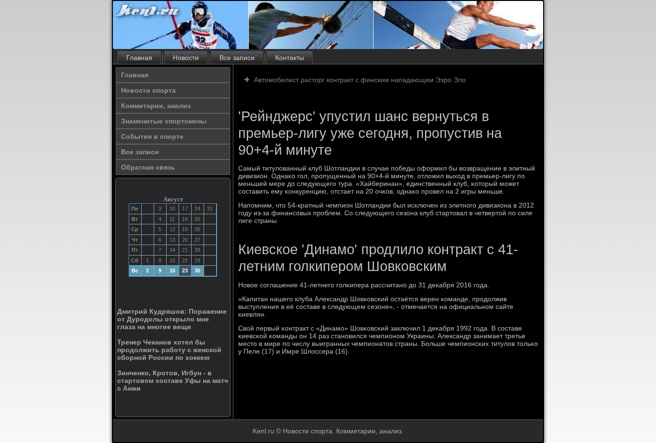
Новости (186, 58)
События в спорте (152, 136)
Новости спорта (148, 90)
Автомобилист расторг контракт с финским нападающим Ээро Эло (360, 80)
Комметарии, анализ (156, 106)
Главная (139, 58)
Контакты (289, 58)
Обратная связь (148, 167)
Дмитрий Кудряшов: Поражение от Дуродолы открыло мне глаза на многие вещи (172, 319)
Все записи (237, 58)
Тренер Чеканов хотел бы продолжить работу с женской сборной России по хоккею (169, 349)
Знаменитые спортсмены (164, 121)
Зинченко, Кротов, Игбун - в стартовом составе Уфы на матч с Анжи (172, 380)
